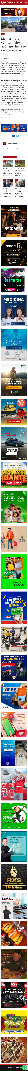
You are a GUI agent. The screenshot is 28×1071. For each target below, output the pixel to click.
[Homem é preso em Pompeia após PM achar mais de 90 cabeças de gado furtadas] (20, 163)
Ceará (16, 180)
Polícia (3, 34)
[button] (24, 1067)
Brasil (4, 180)
